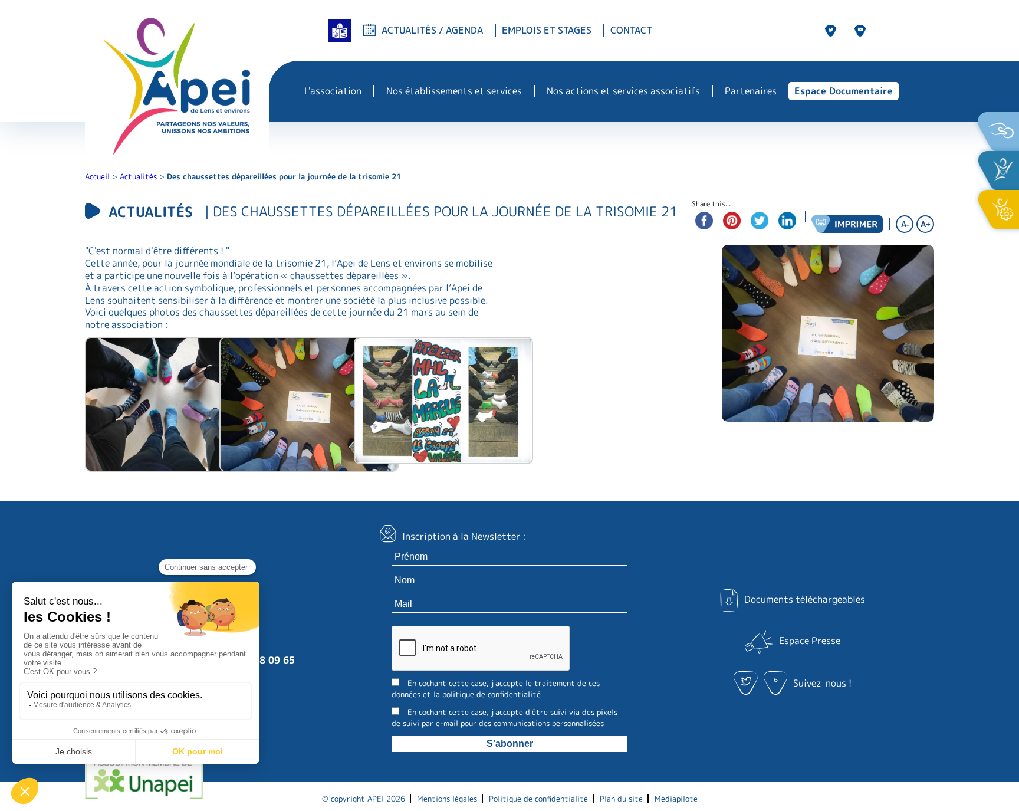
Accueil (97, 176)
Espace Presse (809, 640)
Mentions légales (447, 798)
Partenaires (751, 91)
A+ (926, 224)
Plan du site (621, 798)
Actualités (138, 176)
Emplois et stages (546, 30)
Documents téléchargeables (804, 599)
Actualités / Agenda (432, 30)
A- (905, 224)
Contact (631, 30)
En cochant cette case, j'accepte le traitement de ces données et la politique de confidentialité (496, 689)
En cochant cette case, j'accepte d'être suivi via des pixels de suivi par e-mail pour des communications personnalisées (504, 717)
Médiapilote (676, 798)
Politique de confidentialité (538, 798)
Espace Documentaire (843, 90)
